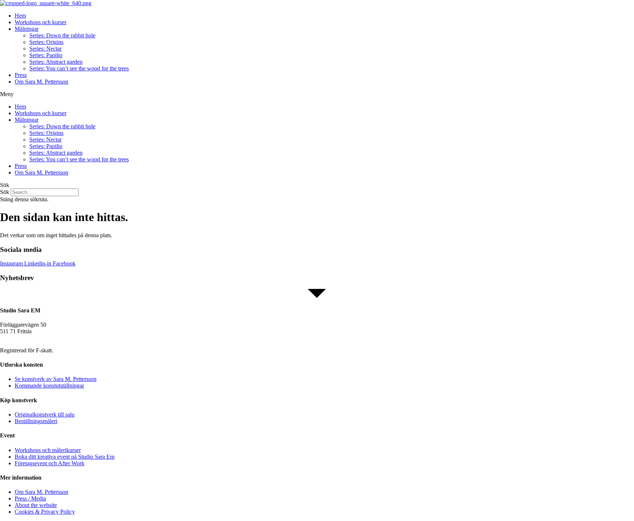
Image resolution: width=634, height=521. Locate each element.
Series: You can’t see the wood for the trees (79, 68)
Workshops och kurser (40, 22)
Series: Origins (46, 42)
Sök (4, 192)
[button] (317, 94)
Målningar (27, 29)
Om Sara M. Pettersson (41, 81)
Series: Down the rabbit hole (62, 35)
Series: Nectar (45, 48)
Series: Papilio (45, 55)
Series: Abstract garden (56, 62)
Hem (20, 15)
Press (21, 75)
